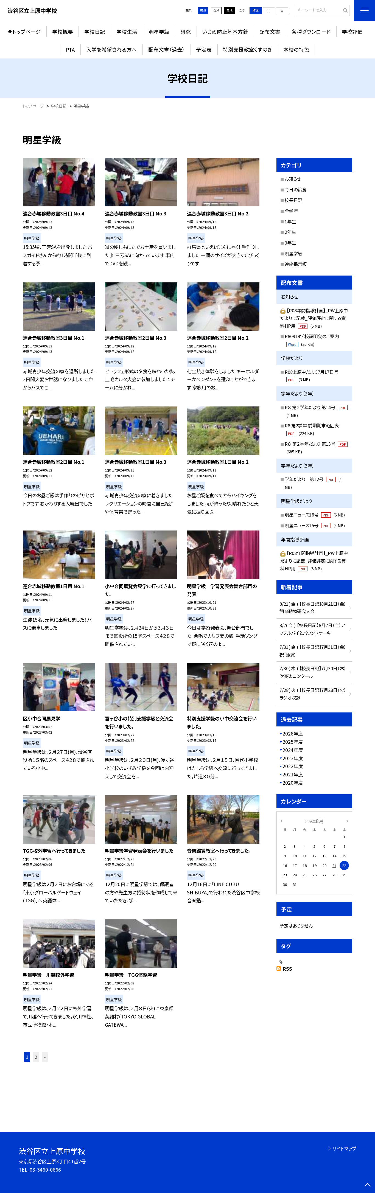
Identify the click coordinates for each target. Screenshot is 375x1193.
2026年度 (292, 733)
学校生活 (126, 31)
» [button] (45, 1057)
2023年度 (292, 758)
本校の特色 (296, 49)
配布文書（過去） (166, 49)
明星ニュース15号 (315, 525)
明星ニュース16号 (315, 514)
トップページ (26, 31)
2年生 (290, 232)
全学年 (291, 210)
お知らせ (293, 178)
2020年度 (292, 782)
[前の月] (281, 820)
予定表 (204, 49)
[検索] (344, 10)
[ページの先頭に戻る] (367, 1185)
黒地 (229, 10)
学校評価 (352, 31)
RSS (287, 968)
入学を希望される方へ (111, 49)
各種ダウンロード (311, 31)
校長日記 (293, 200)
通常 (203, 10)
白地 (216, 10)
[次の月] (347, 820)
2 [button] (36, 1057)
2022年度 (292, 766)
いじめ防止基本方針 (225, 31)
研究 (185, 31)
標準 (256, 10)
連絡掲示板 (296, 264)
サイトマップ (344, 1148)
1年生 (290, 221)
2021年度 (292, 774)
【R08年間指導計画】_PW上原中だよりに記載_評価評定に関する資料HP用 (314, 318)
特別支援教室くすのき (247, 49)
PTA (70, 49)
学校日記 (94, 31)
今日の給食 (295, 189)
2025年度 (292, 741)
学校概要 (62, 31)
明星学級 (159, 31)
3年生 (290, 242)
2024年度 (292, 749)
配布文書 (269, 31)
